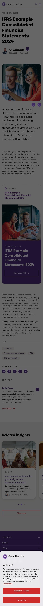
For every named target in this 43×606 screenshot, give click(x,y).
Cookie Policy (7, 584)
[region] (21, 578)
